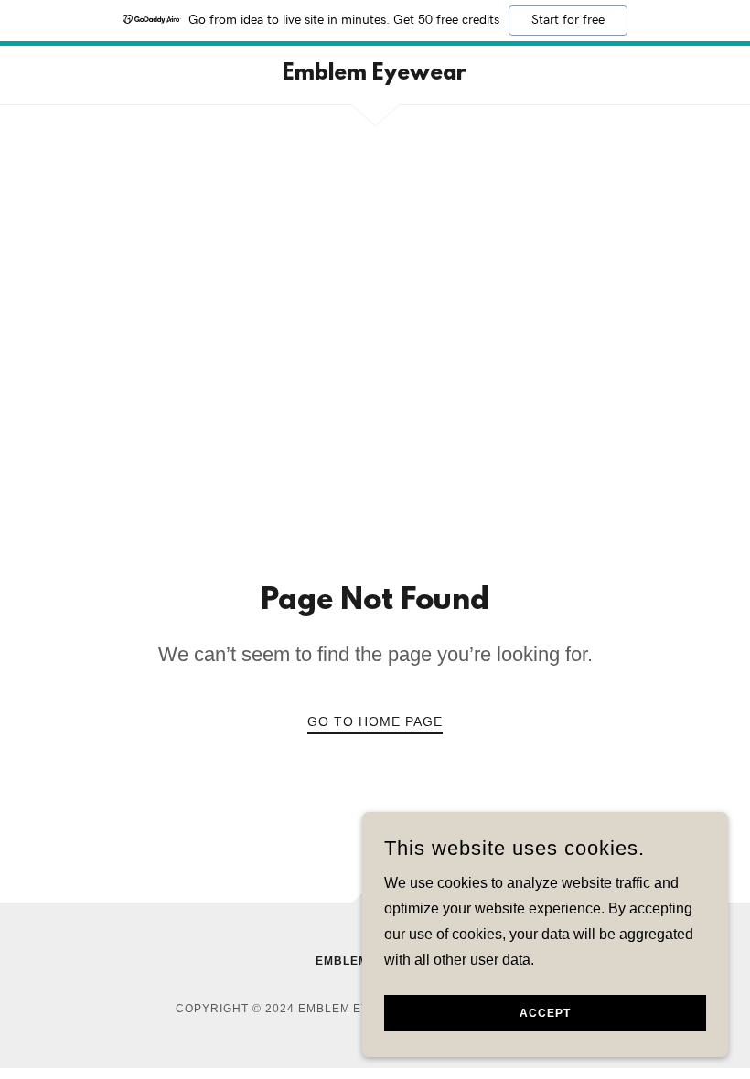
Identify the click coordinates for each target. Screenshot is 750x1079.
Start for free (568, 20)
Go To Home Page (375, 721)
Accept (545, 1013)
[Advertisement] (375, 339)
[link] (375, 74)
